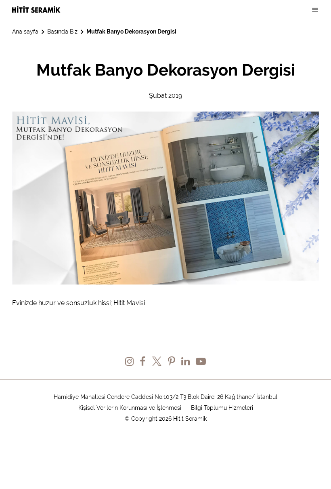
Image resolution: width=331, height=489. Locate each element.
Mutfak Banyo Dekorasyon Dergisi (131, 31)
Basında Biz (62, 31)
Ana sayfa (25, 31)
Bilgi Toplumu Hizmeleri (222, 408)
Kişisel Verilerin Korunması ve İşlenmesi (129, 408)
